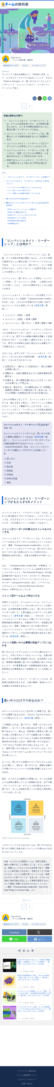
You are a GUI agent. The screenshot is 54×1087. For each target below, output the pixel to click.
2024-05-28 (16, 58)
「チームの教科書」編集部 (22, 60)
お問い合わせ (27, 1084)
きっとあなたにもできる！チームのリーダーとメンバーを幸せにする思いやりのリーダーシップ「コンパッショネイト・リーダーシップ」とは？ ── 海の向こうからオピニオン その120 (27, 41)
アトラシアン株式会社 (27, 1071)
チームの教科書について (27, 1075)
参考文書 (39, 305)
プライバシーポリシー (27, 1079)
